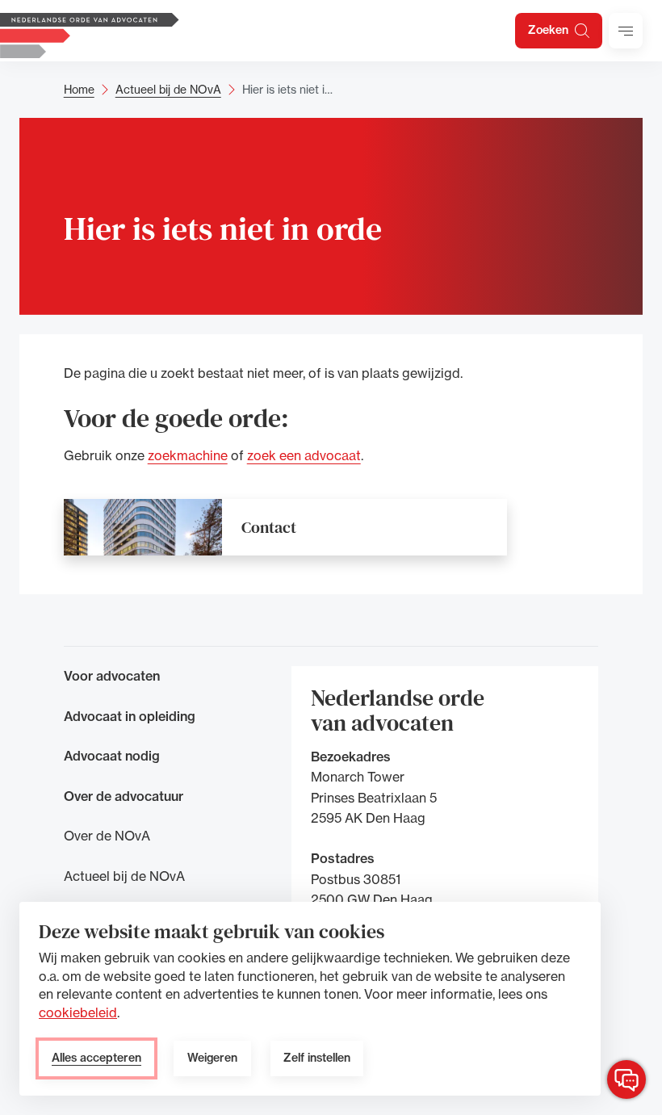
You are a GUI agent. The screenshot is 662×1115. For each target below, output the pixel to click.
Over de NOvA (107, 836)
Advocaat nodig (112, 756)
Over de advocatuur (123, 796)
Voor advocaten (112, 676)
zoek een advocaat (304, 455)
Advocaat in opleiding (129, 716)
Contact (268, 527)
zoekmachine (188, 455)
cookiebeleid (78, 1012)
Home (79, 89)
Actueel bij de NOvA (168, 89)
